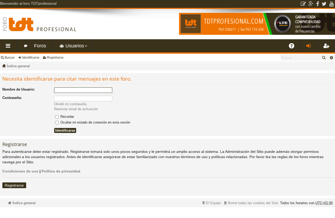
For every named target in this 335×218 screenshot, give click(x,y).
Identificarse (31, 57)
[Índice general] (39, 24)
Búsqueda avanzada (331, 57)
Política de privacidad (61, 171)
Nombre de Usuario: (18, 89)
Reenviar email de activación (76, 109)
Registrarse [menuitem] (327, 47)
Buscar (10, 57)
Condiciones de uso (20, 171)
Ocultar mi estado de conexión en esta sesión (94, 122)
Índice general (18, 66)
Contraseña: (12, 98)
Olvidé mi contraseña (70, 104)
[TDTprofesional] (257, 34)
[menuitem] (250, 203)
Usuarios (74, 45)
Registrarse (55, 57)
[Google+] (311, 4)
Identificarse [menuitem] (310, 47)
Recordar (66, 117)
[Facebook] (317, 4)
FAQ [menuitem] (293, 47)
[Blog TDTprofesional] (303, 4)
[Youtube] (331, 4)
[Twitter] (324, 4)
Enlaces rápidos (9, 47)
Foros (40, 45)
